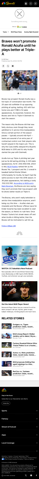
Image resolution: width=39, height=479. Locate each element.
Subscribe (6, 403)
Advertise (4, 456)
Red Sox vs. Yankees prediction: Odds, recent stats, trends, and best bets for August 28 (24, 372)
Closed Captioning (19, 456)
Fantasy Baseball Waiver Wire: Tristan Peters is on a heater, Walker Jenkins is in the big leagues (25, 344)
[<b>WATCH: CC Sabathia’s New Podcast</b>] (19, 256)
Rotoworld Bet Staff (18, 328)
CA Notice (20, 459)
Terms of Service (29, 459)
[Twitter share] (8, 66)
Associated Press (18, 366)
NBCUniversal (13, 462)
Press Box (16, 457)
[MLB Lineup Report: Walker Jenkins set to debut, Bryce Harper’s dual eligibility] (7, 336)
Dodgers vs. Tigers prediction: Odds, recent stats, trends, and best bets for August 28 (24, 325)
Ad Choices (23, 457)
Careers (10, 456)
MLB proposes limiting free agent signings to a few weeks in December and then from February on (24, 363)
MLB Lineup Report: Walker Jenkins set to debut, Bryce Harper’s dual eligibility (24, 335)
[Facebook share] (3, 66)
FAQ (27, 456)
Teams (5, 32)
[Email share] (12, 66)
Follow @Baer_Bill (9, 226)
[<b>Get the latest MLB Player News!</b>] (19, 291)
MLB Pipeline (12, 167)
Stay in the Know (7, 395)
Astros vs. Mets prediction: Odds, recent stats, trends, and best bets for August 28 (24, 354)
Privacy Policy (32, 457)
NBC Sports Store (7, 457)
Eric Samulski (17, 347)
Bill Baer (5, 59)
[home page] (8, 3)
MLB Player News (16, 32)
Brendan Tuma (17, 338)
